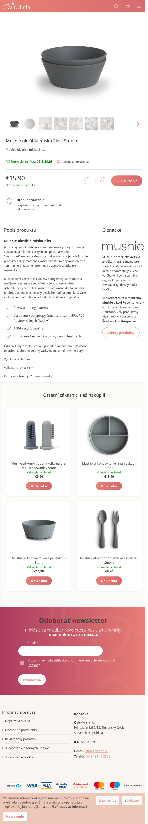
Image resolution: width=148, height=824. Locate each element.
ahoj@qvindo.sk (96, 751)
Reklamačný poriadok (20, 739)
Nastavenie (15, 816)
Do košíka (129, 181)
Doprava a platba (17, 721)
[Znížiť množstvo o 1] (87, 180)
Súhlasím (132, 800)
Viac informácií (76, 806)
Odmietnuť (107, 800)
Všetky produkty (121, 332)
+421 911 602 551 (99, 756)
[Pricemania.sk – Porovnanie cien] (133, 785)
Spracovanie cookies (20, 757)
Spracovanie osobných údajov (27, 748)
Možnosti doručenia (75, 161)
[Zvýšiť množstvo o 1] (103, 180)
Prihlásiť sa (32, 680)
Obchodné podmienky (21, 730)
